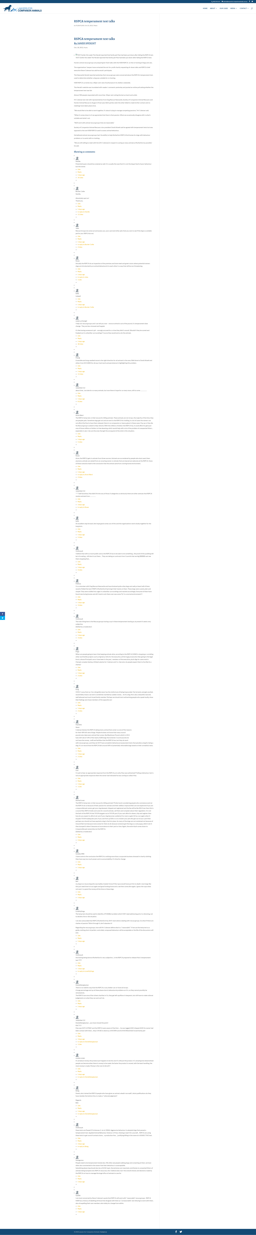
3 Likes (80, 605)
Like (79, 169)
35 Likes (80, 177)
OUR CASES (224, 8)
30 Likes (80, 344)
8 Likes (80, 401)
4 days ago (81, 840)
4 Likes (80, 570)
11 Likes (80, 214)
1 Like (80, 280)
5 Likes (80, 442)
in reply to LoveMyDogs (86, 971)
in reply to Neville (84, 212)
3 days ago (81, 504)
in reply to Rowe (83, 507)
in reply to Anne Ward (85, 474)
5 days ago (81, 175)
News (95, 25)
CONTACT (243, 8)
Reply (80, 172)
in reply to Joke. (83, 277)
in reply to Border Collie (86, 244)
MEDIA (232, 8)
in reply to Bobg (83, 1146)
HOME (205, 8)
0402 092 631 (216, 1)
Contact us (103, 1232)
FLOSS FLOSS (80, 25)
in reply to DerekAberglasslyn (88, 1042)
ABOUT (212, 8)
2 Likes (80, 247)
